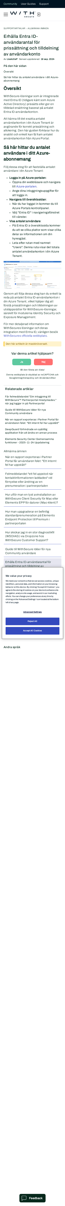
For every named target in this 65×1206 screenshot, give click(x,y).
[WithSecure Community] (22, 14)
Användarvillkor (47, 378)
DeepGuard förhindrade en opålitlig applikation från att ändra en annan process (31, 431)
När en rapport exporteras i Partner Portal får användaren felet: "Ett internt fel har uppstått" (32, 421)
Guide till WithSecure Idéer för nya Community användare (25, 411)
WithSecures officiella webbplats (25, 335)
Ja (21, 362)
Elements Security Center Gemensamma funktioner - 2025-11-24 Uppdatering (29, 441)
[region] (32, 603)
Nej (43, 362)
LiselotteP (12, 59)
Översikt (9, 71)
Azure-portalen (26, 186)
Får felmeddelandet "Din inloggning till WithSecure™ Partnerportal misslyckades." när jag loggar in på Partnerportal (31, 400)
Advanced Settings (32, 612)
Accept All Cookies (32, 630)
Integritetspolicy (25, 378)
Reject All (32, 621)
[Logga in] (38, 14)
